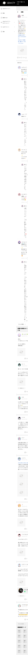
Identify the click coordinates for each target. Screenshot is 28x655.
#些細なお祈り (21, 35)
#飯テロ (21, 41)
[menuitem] (8, 9)
